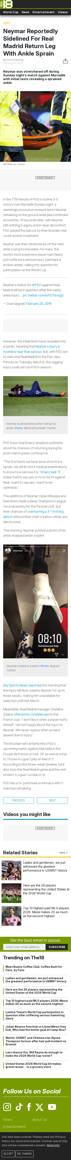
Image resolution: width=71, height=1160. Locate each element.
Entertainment (44, 12)
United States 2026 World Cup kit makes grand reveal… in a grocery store (33, 1065)
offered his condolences (31, 714)
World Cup (11, 12)
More (62, 852)
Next (52, 800)
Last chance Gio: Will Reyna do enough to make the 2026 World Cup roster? (34, 1054)
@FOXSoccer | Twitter (14, 164)
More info (53, 1145)
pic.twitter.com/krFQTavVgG (43, 295)
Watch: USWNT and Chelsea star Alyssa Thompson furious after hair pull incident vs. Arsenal (36, 1041)
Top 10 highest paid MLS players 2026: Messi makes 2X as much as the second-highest (46, 912)
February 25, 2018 (38, 303)
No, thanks (24, 1153)
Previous (18, 800)
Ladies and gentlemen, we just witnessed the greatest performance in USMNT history (45, 866)
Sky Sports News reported (22, 685)
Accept (8, 1153)
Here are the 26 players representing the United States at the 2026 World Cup (46, 889)
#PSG (36, 285)
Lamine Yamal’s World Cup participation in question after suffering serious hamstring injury (35, 1015)
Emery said (48, 472)
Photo (19, 428)
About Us (39, 1119)
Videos (63, 12)
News (25, 12)
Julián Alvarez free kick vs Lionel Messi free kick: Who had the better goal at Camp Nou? (36, 1028)
